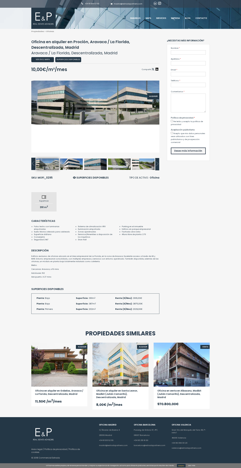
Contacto (201, 18)
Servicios (161, 18)
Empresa (175, 18)
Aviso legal (36, 449)
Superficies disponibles (68, 59)
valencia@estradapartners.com (186, 448)
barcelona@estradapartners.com (149, 445)
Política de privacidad (55, 449)
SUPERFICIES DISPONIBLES (92, 177)
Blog (188, 18)
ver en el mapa (43, 59)
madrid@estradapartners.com (128, 4)
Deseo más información (188, 150)
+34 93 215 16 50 (141, 440)
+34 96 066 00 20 (179, 443)
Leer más (191, 465)
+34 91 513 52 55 (91, 4)
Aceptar (181, 465)
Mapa (148, 18)
